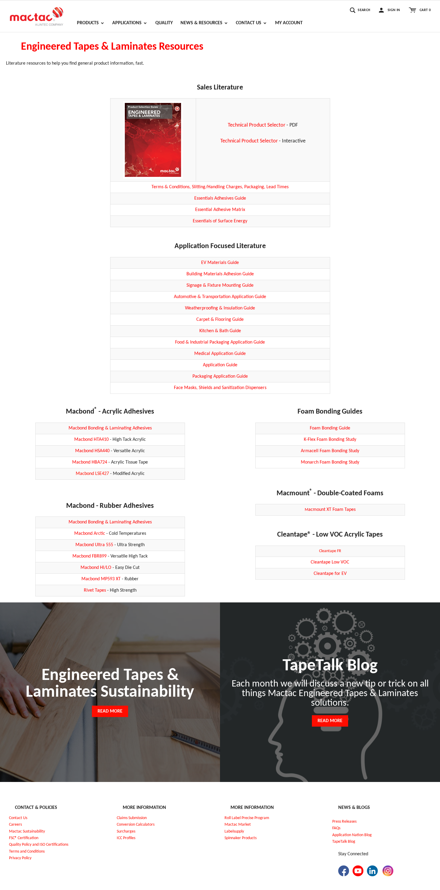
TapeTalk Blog (343, 841)
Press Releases (344, 821)
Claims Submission (132, 818)
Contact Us (18, 818)
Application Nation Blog (352, 835)
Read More (110, 711)
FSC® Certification (23, 838)
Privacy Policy (20, 858)
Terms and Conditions (27, 851)
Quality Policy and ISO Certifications (38, 844)
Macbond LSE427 (92, 473)
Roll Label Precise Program (246, 818)
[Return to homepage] (36, 13)
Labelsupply (234, 831)
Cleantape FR (330, 551)
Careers (15, 824)
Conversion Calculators (135, 824)
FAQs (336, 828)
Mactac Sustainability (27, 831)
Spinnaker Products (240, 838)
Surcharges (126, 831)
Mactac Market (237, 824)
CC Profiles (126, 838)
